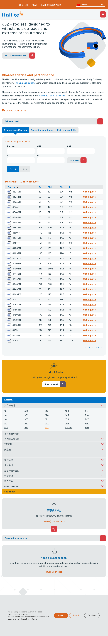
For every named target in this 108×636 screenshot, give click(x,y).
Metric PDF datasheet (16, 55)
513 (26, 411)
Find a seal (51, 384)
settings (33, 619)
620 (47, 415)
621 (46, 419)
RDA (87, 423)
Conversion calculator (16, 538)
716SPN (68, 427)
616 (26, 427)
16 (5, 415)
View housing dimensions (17, 141)
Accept (61, 615)
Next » (98, 347)
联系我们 (23, 5)
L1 (38, 156)
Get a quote (90, 191)
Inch (25, 169)
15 (5, 411)
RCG (87, 419)
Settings (92, 615)
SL (8, 156)
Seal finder (9, 491)
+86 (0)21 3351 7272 (50, 5)
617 (46, 411)
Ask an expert (12, 121)
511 (5, 423)
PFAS (34, 5)
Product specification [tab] (15, 130)
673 (67, 419)
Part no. (11, 146)
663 (67, 415)
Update (74, 160)
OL (86, 411)
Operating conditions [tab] (42, 130)
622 (47, 423)
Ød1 (39, 146)
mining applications (25, 83)
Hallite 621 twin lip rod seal (52, 95)
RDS (87, 427)
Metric (13, 169)
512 (6, 427)
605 (26, 419)
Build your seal (54, 572)
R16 (87, 415)
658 (67, 411)
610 (26, 423)
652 (46, 427)
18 (5, 419)
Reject (76, 615)
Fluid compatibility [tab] (66, 130)
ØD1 (69, 146)
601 (26, 415)
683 (67, 423)
